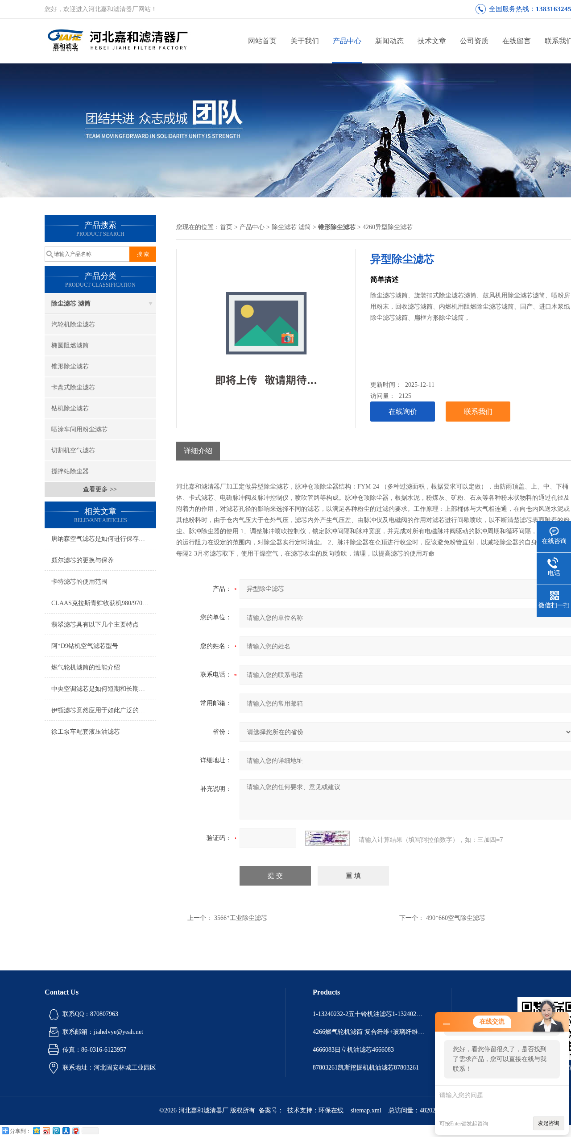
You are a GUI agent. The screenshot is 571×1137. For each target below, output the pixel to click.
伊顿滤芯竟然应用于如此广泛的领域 (101, 710)
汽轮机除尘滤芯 (73, 324)
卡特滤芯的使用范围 (79, 581)
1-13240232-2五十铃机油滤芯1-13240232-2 (368, 1014)
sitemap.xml (366, 1110)
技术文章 (432, 41)
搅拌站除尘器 (70, 471)
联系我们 (478, 411)
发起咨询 (548, 1123)
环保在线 (331, 1110)
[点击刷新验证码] (327, 838)
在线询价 (403, 411)
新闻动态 (389, 41)
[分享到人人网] (65, 1130)
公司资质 (474, 41)
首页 (226, 227)
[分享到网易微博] (75, 1130)
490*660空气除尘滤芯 (455, 918)
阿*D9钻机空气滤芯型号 (84, 646)
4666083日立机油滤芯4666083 (353, 1049)
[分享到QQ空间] (36, 1130)
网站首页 (262, 41)
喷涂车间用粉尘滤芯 (79, 429)
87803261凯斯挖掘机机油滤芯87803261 (366, 1067)
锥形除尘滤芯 (70, 366)
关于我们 (304, 41)
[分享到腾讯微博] (56, 1130)
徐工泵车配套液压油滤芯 (85, 731)
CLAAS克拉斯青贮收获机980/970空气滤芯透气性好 (103, 603)
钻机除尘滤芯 (70, 408)
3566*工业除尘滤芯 (240, 918)
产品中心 (347, 41)
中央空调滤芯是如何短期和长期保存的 (103, 689)
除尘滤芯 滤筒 (71, 303)
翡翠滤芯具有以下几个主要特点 (95, 624)
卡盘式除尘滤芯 (73, 387)
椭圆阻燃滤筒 (70, 345)
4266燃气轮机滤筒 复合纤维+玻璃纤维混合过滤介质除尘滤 (368, 1031)
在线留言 (516, 41)
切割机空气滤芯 (73, 450)
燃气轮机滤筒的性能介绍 (85, 667)
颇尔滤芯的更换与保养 (82, 560)
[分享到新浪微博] (46, 1130)
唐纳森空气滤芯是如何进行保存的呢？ (103, 538)
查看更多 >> (100, 489)
